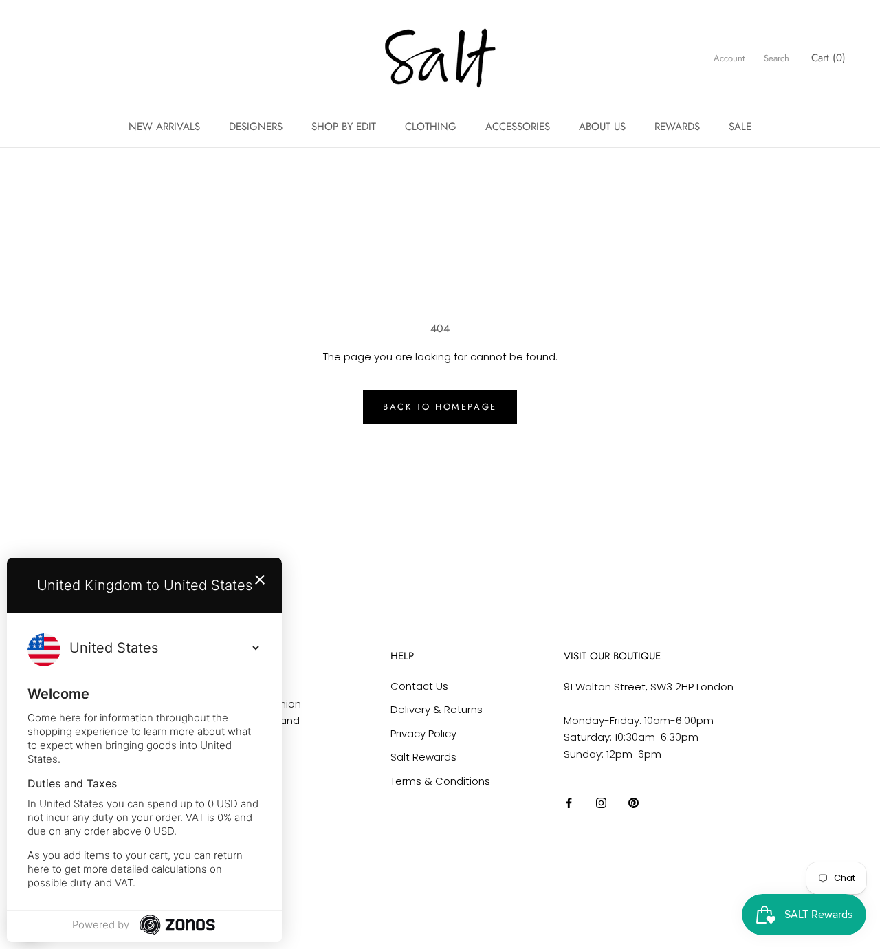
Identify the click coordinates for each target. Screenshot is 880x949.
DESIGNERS (256, 126)
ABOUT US (602, 126)
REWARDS (677, 126)
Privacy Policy (423, 733)
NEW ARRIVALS (164, 126)
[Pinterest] (633, 802)
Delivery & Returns (436, 709)
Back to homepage (440, 406)
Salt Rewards (423, 757)
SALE (740, 126)
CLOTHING (430, 126)
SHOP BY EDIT (343, 126)
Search (776, 58)
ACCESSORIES (517, 126)
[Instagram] (601, 802)
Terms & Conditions (440, 781)
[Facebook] (569, 802)
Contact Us (419, 686)
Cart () (828, 57)
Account (729, 58)
